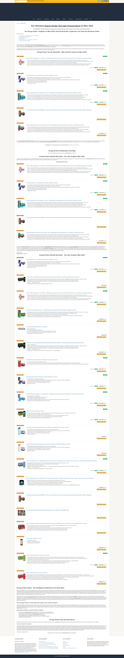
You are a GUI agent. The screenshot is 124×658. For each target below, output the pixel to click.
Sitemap (64, 641)
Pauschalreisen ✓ (47, 19)
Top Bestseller (47, 44)
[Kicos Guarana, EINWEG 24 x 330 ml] (21, 542)
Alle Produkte (39, 19)
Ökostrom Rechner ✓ (78, 19)
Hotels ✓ (53, 19)
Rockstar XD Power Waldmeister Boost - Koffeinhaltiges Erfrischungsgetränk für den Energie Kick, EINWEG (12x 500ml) (51, 310)
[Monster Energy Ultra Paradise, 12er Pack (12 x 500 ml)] (21, 558)
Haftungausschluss (66, 645)
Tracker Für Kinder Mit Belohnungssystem (46, 642)
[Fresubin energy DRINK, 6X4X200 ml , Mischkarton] (21, 328)
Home (34, 19)
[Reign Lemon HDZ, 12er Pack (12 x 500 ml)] (21, 413)
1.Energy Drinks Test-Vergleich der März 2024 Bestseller (28, 35)
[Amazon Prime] (105, 67)
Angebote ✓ (64, 19)
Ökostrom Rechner (42, 641)
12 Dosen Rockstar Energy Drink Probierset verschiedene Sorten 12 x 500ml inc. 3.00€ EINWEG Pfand (47, 510)
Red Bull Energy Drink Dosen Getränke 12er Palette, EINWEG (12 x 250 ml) (41, 376)
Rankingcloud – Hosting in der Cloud (69, 648)
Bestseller (59, 44)
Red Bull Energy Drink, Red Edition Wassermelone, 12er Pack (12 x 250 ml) (41, 359)
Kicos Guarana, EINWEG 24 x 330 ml (34, 538)
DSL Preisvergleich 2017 (43, 645)
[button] (42, 19)
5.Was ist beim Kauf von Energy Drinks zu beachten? (28, 39)
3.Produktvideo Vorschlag (23, 37)
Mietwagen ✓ (58, 19)
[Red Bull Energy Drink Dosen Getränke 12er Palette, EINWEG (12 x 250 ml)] (21, 380)
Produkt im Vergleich (25, 652)
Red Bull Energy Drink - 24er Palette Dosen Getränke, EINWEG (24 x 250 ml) (42, 75)
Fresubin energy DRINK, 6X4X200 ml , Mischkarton (36, 326)
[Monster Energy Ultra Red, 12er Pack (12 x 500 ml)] (21, 576)
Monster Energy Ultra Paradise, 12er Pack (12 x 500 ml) (37, 555)
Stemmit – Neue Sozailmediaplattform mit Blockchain (48, 646)
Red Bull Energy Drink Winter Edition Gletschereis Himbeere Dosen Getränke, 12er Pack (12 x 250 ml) (47, 427)
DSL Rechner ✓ (70, 19)
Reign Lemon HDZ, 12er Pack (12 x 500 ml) (35, 411)
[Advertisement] (62, 10)
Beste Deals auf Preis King (73, 144)
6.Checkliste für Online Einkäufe (24, 40)
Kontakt (64, 646)
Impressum (65, 644)
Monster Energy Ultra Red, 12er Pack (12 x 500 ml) (36, 572)
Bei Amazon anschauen (102, 69)
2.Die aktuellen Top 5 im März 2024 (25, 36)
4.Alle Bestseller (22, 38)
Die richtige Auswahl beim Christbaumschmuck (47, 644)
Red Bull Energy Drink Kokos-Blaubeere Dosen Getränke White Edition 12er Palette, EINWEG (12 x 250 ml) (48, 444)
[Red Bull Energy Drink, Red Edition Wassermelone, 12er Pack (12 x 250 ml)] (21, 363)
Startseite (18, 23)
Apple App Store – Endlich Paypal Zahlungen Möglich (48, 648)
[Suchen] (90, 19)
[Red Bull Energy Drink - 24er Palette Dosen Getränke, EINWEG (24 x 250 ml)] (21, 79)
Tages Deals (86, 19)
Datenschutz (65, 642)
